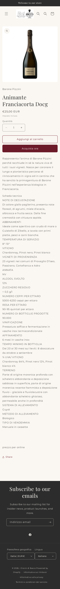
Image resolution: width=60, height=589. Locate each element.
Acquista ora (30, 148)
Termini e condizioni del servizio (31, 582)
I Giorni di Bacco (28, 568)
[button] (6, 13)
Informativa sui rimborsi (35, 572)
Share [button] (9, 456)
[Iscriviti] (49, 522)
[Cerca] (45, 13)
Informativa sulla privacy (32, 577)
